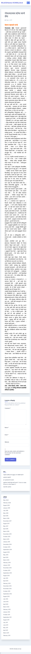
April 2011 (5, 630)
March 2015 (6, 539)
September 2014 (7, 549)
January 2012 (6, 612)
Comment (8, 408)
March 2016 (6, 531)
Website (7, 442)
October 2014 (6, 547)
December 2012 (7, 586)
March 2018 (6, 518)
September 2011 (7, 617)
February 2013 (7, 583)
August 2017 (6, 523)
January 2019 (6, 508)
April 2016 (5, 528)
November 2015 (7, 534)
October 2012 (6, 591)
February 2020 (7, 502)
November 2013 (7, 568)
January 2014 (6, 565)
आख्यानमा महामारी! (7, 477)
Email (6, 434)
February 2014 (7, 562)
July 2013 (5, 578)
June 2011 (5, 625)
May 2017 (5, 526)
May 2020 (6, 500)
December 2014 (7, 544)
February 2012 (7, 609)
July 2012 (5, 599)
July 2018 (5, 510)
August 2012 (6, 596)
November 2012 (7, 588)
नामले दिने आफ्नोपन (7, 487)
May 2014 (5, 555)
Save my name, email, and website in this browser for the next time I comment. (14, 453)
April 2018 (5, 515)
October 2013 (6, 570)
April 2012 (5, 604)
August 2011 (6, 620)
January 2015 (6, 541)
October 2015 (6, 536)
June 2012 (5, 601)
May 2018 (5, 513)
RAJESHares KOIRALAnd (12, 3)
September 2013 (7, 573)
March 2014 (6, 560)
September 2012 (7, 594)
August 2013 (6, 575)
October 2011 (6, 614)
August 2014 (6, 552)
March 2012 (6, 607)
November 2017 (7, 521)
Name (7, 427)
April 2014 (5, 557)
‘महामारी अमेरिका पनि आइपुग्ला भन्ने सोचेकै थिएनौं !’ (13, 474)
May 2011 (5, 627)
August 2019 (6, 505)
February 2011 (6, 635)
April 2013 (5, 581)
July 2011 (5, 622)
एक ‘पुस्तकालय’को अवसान (8, 480)
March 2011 (6, 633)
